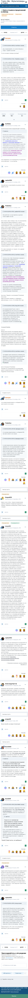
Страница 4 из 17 (14, 32)
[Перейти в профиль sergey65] (2, 720)
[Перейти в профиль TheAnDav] (2, 206)
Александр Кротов (11, 683)
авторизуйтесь (9, 957)
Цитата (6, 100)
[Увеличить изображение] (21, 321)
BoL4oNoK (8, 746)
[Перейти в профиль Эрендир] (2, 39)
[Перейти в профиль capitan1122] (2, 181)
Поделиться (7, 973)
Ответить (14, 27)
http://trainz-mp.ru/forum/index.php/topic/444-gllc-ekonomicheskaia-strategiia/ (10, 658)
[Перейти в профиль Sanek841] (2, 799)
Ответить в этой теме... (10, 965)
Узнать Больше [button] (14, 991)
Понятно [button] (14, 996)
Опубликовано (12, 40)
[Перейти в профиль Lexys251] (2, 527)
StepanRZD (8, 497)
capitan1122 (8, 180)
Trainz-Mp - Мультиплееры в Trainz (12, 2)
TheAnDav (6, 19)
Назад (5, 32)
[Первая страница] (2, 32)
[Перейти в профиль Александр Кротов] (2, 684)
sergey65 (8, 719)
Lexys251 (8, 526)
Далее (22, 32)
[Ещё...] (25, 39)
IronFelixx (8, 124)
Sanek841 (8, 798)
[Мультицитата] (2, 100)
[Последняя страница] (26, 32)
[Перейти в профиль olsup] (2, 866)
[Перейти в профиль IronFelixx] (2, 124)
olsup (6, 866)
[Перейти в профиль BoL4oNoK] (2, 747)
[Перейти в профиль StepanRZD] (2, 498)
